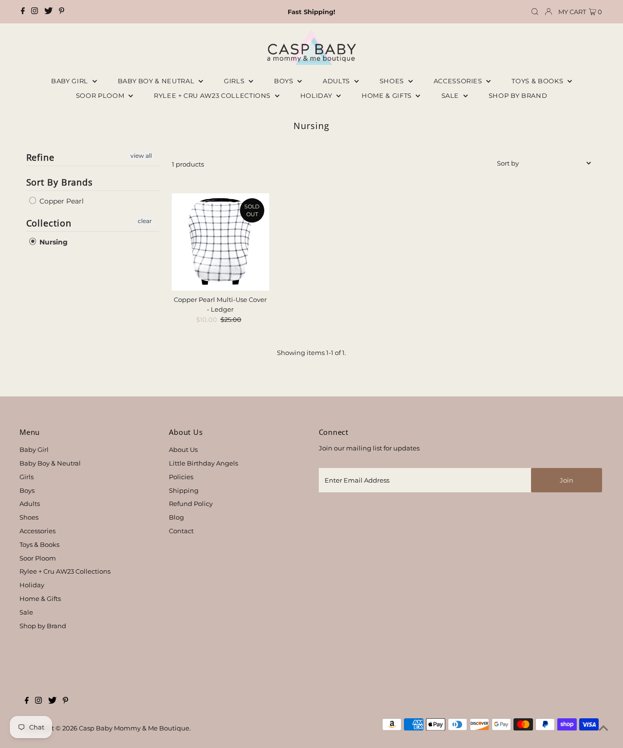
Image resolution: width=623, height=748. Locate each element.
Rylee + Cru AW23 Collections (64, 571)
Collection (49, 223)
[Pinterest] (61, 11)
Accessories (459, 81)
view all (141, 155)
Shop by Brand (42, 626)
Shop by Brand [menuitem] (518, 95)
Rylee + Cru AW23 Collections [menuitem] (213, 95)
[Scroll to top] (603, 728)
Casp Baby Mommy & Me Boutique (134, 728)
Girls (235, 81)
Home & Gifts (387, 95)
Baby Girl (70, 81)
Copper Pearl (60, 201)
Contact (181, 531)
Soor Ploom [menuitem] (101, 95)
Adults (337, 81)
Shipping (184, 490)
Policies (181, 477)
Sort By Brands (59, 182)
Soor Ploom (37, 558)
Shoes (393, 81)
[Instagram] (34, 11)
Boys (284, 81)
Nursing (52, 242)
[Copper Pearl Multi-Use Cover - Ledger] (220, 242)
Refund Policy (191, 503)
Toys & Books (538, 81)
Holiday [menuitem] (317, 95)
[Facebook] (22, 11)
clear (145, 220)
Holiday (31, 585)
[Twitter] (48, 11)
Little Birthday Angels (203, 463)
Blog (176, 517)
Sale (451, 95)
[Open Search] (535, 12)
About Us (183, 449)
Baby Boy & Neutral (157, 81)
